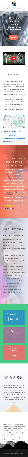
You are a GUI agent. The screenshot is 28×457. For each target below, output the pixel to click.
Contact (13, 37)
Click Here (14, 338)
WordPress (14, 455)
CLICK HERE (14, 319)
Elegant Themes (14, 453)
